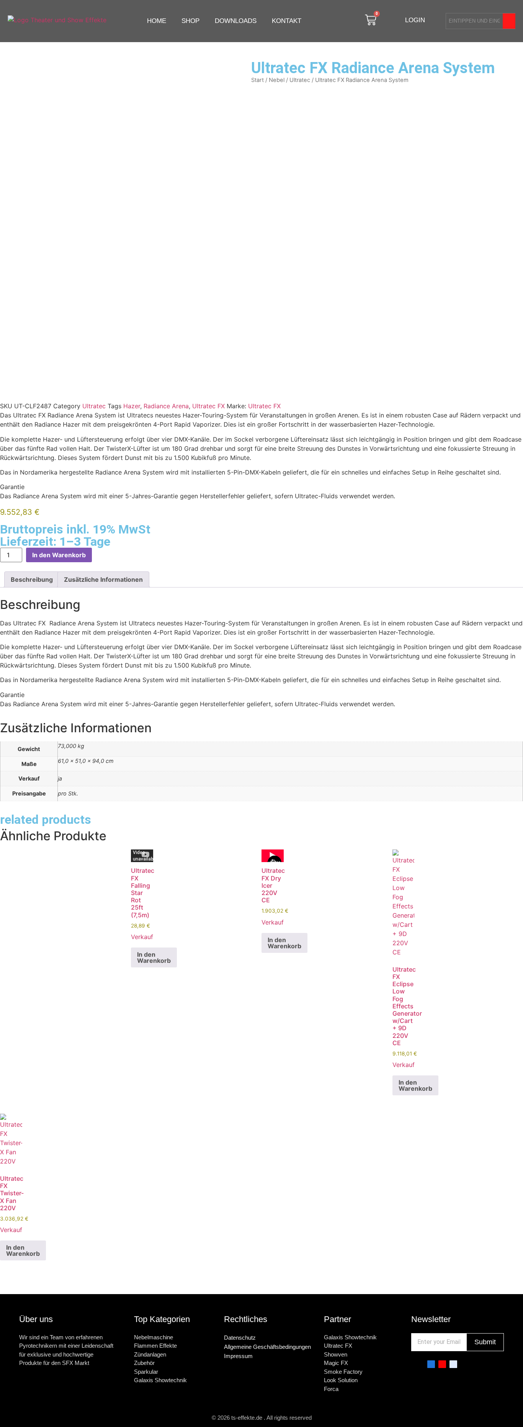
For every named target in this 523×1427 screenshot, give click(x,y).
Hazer (131, 406)
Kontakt (286, 21)
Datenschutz (240, 1337)
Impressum (238, 1356)
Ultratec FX (208, 406)
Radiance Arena (166, 406)
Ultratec (299, 80)
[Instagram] (453, 1364)
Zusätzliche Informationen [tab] (103, 579)
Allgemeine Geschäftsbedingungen (267, 1347)
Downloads (236, 21)
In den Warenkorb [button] (154, 957)
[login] (397, 20)
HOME (156, 21)
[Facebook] (431, 1364)
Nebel (276, 80)
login (415, 20)
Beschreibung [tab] (32, 579)
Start (257, 80)
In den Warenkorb (59, 555)
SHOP (190, 21)
